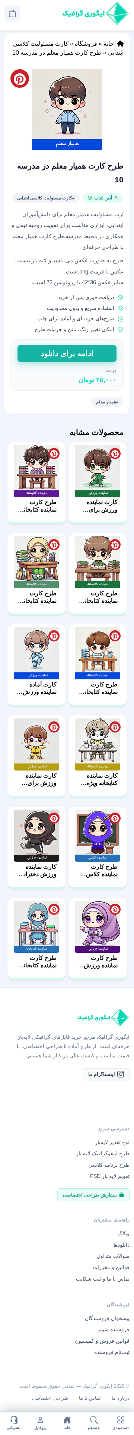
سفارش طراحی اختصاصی (90, 1194)
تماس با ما (90, 1398)
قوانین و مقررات (111, 1267)
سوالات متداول (113, 1256)
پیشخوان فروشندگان (107, 1318)
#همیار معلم (107, 401)
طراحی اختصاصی (50, 1398)
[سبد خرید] (12, 13)
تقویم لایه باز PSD (110, 1176)
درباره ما (121, 1398)
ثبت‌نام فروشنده (112, 1352)
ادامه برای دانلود (67, 353)
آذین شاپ (103, 198)
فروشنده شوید (114, 1329)
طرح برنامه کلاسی (109, 1165)
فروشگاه (86, 44)
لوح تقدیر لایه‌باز (112, 1142)
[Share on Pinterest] (115, 453)
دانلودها (122, 1244)
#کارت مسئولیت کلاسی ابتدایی (46, 198)
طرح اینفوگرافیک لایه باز (103, 1153)
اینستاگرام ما (101, 1074)
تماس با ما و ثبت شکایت (103, 1279)
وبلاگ (124, 1233)
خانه (108, 44)
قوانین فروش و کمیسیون (102, 1340)
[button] (67, 109)
